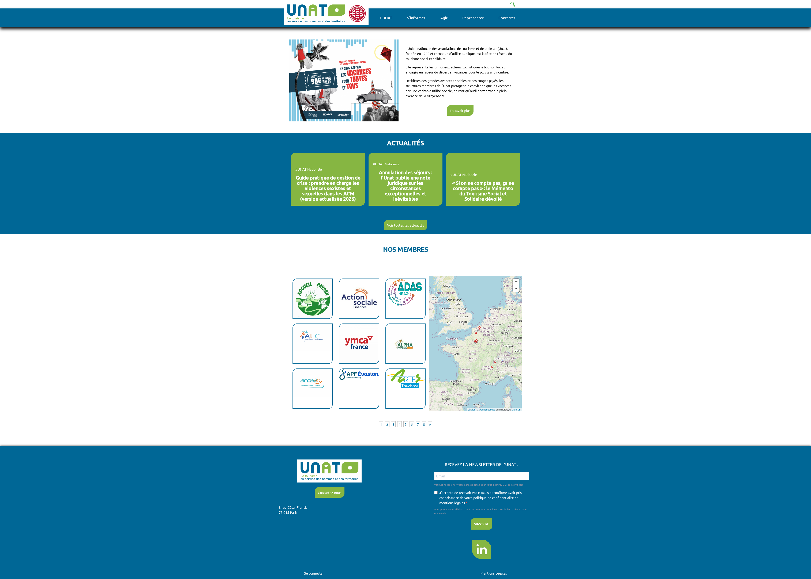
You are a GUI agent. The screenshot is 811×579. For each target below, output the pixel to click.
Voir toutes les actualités (405, 225)
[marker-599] (479, 328)
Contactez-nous (329, 492)
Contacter (506, 17)
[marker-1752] (492, 367)
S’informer (416, 17)
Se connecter (314, 573)
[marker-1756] (476, 333)
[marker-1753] (475, 341)
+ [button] (516, 281)
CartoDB (516, 409)
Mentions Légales (493, 573)
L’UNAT (386, 17)
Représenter (473, 17)
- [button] (516, 288)
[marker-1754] (495, 362)
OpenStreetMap (487, 409)
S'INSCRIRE (481, 524)
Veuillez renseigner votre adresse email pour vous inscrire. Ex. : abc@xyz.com (478, 484)
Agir (444, 17)
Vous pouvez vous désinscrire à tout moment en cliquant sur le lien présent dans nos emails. (480, 511)
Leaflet (471, 409)
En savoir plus (460, 110)
